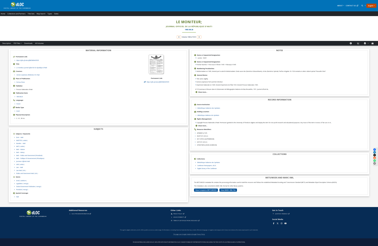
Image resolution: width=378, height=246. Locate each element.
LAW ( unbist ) (20, 164)
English (370, 6)
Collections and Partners (16, 14)
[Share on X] (375, 155)
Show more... (202, 92)
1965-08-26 (19, 97)
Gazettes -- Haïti (20, 143)
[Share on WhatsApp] (375, 160)
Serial (18, 111)
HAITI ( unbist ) (20, 146)
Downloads (28, 43)
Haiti (17, 197)
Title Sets (31, 14)
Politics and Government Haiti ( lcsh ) (27, 173)
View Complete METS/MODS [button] (206, 190)
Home (3, 14)
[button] (363, 6)
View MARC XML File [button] (228, 190)
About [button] (340, 6)
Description (6, 43)
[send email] (375, 163)
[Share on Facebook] (375, 149)
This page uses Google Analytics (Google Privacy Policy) (189, 234)
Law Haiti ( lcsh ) (21, 170)
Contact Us (351, 6)
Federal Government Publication (28, 186)
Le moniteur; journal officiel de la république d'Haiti (31, 68)
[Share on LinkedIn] (375, 152)
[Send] (372, 43)
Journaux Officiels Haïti (23, 161)
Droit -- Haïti (19, 137)
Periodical (22, 189)
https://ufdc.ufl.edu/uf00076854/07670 (27, 60)
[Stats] (358, 43)
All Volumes (39, 43)
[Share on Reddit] (375, 158)
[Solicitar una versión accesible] (351, 43)
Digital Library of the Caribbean (207, 168)
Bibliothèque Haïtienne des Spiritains (208, 108)
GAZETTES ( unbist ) (22, 140)
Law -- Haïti (19, 167)
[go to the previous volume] (179, 36)
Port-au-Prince (20, 82)
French (18, 104)
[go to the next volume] (199, 36)
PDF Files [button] (17, 43)
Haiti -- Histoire (20, 149)
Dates (56, 14)
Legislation (22, 183)
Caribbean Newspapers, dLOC (206, 165)
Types (49, 14)
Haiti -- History (20, 152)
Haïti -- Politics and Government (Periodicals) (29, 155)
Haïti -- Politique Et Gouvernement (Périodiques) (30, 158)
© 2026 (189, 242)
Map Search (41, 14)
